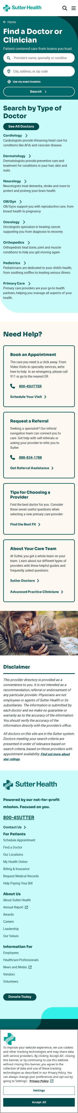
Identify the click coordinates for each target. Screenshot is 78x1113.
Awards (8, 914)
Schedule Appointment (19, 840)
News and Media (18, 967)
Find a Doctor (12, 847)
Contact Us (12, 827)
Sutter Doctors (22, 581)
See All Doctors (21, 126)
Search (36, 91)
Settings (39, 1090)
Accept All (39, 1102)
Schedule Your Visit (26, 397)
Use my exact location (27, 81)
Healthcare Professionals (21, 960)
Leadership (11, 929)
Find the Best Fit (23, 524)
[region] (39, 1071)
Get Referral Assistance (29, 468)
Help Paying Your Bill (18, 883)
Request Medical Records (21, 876)
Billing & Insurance (16, 869)
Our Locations (13, 854)
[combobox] (39, 58)
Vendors (9, 974)
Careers (8, 921)
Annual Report (16, 907)
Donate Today (19, 997)
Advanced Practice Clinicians (34, 592)
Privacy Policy (42, 1081)
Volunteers (10, 981)
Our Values (11, 936)
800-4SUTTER (30, 386)
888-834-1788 (30, 457)
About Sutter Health (17, 900)
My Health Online (15, 861)
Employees (11, 952)
